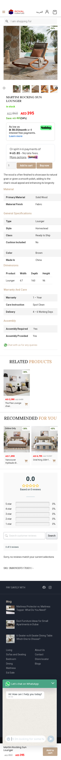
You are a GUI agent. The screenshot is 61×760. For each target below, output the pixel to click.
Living (9, 650)
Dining (9, 663)
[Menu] (3, 12)
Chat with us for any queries (22, 345)
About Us (40, 650)
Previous (4, 88)
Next (56, 88)
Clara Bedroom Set (42, 460)
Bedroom (11, 659)
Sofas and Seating (16, 654)
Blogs (38, 663)
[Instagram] (50, 587)
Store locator (42, 659)
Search (52, 535)
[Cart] (54, 12)
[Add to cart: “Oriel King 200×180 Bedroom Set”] (27, 460)
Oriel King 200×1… (14, 460)
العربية (39, 12)
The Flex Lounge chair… (13, 404)
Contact (39, 654)
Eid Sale (10, 672)
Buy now (44, 165)
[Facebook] (44, 587)
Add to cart (50, 751)
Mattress (11, 668)
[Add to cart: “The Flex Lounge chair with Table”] (27, 403)
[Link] (16, 11)
